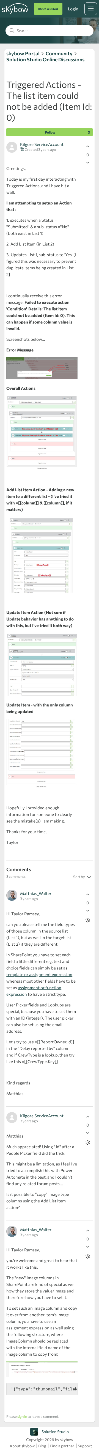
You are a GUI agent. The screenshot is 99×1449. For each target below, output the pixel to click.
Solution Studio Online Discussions (45, 59)
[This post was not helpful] (88, 163)
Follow (50, 132)
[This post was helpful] (88, 146)
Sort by (79, 876)
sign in (22, 1416)
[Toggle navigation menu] (90, 8)
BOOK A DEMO (48, 8)
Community (59, 53)
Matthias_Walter (35, 893)
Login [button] (73, 8)
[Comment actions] (88, 920)
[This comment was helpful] (88, 894)
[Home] (15, 13)
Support (85, 1446)
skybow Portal (23, 53)
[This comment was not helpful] (88, 911)
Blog (42, 1446)
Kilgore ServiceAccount (42, 144)
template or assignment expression (39, 974)
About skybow (22, 1446)
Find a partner (62, 1446)
